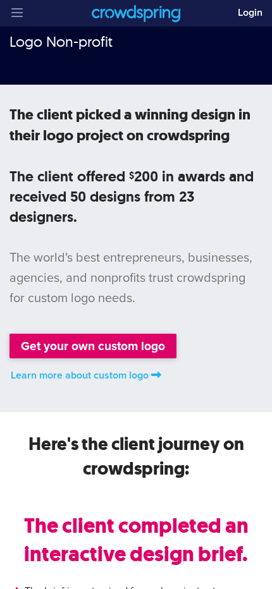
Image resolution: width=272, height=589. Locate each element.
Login (250, 12)
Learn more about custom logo (80, 375)
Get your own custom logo (93, 346)
